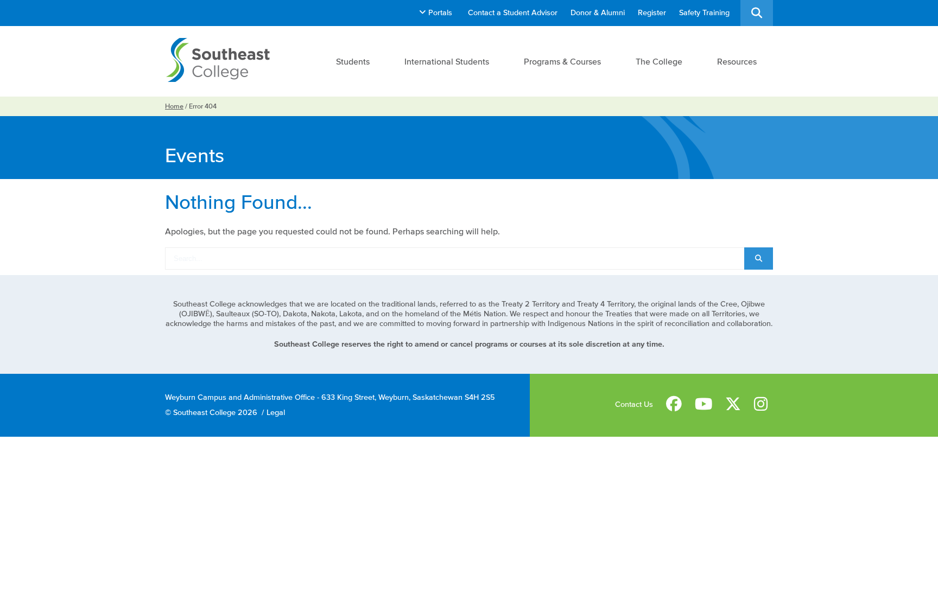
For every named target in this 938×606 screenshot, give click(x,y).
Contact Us (634, 404)
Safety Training (704, 13)
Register (652, 13)
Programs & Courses (562, 61)
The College (659, 61)
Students (353, 61)
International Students (446, 61)
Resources (737, 61)
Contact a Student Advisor (512, 13)
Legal (276, 413)
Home (174, 106)
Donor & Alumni (598, 13)
